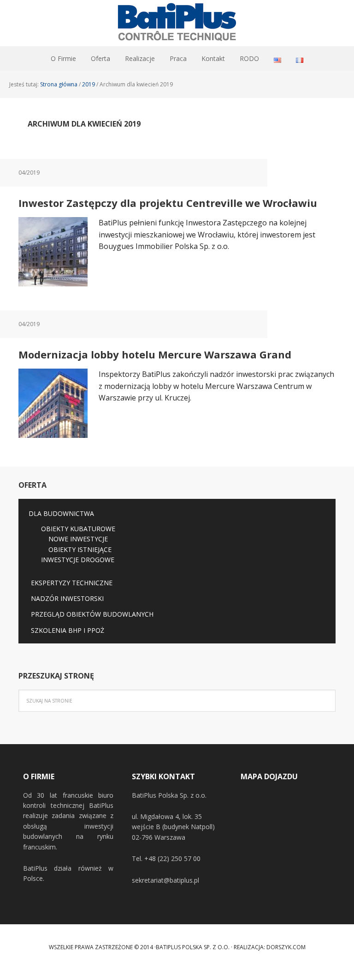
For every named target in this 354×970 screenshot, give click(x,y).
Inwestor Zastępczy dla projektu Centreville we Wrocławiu (167, 203)
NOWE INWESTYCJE (78, 538)
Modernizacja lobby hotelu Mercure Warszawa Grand (154, 354)
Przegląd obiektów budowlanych (92, 614)
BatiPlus (177, 23)
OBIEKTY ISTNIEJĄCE (80, 549)
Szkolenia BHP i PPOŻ (67, 630)
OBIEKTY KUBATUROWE (78, 528)
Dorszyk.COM (286, 947)
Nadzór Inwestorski (67, 598)
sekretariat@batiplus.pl (165, 880)
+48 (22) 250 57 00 (172, 858)
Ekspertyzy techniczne (71, 582)
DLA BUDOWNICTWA (61, 513)
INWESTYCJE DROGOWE (77, 559)
